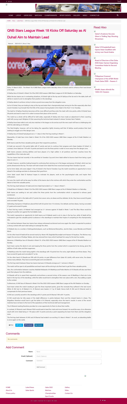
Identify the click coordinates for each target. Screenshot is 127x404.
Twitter (20, 325)
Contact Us (94, 15)
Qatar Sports (30, 390)
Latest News (20, 21)
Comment (29, 361)
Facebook (29, 325)
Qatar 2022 (28, 15)
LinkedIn (39, 325)
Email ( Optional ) (27, 356)
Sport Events (65, 15)
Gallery (76, 15)
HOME (11, 15)
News (13, 21)
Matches (38, 15)
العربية (119, 1)
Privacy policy (10, 393)
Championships (51, 15)
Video (85, 15)
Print (11, 325)
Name (31, 352)
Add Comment (41, 367)
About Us (9, 390)
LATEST (18, 15)
